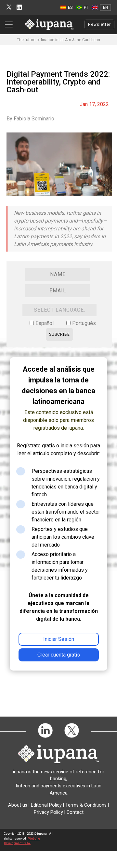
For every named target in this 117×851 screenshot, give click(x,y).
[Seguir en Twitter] (9, 7)
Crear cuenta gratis (58, 655)
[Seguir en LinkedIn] (19, 7)
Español (44, 323)
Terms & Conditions (86, 805)
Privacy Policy (48, 812)
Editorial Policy (46, 805)
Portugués (84, 323)
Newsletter (99, 24)
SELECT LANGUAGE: (59, 310)
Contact (75, 812)
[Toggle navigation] (11, 24)
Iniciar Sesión (58, 639)
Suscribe (59, 334)
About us (17, 805)
